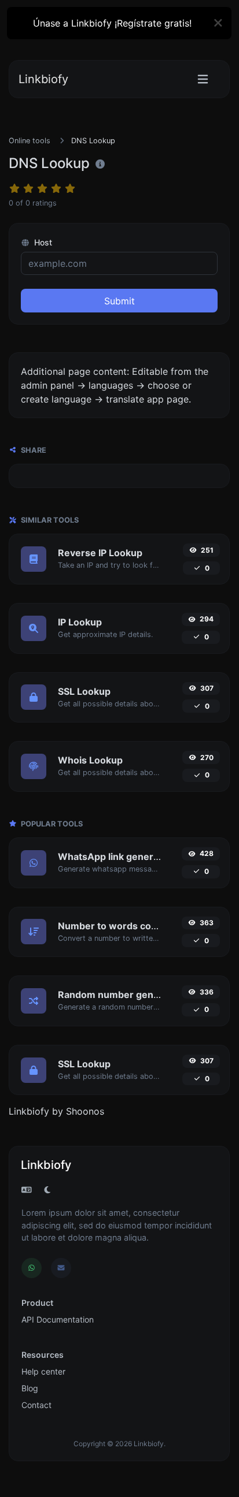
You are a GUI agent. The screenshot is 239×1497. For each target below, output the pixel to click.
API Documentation (57, 1319)
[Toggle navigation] (203, 79)
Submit (119, 301)
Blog (29, 1388)
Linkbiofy (43, 79)
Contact (36, 1405)
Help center (43, 1371)
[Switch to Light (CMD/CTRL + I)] (47, 1189)
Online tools (29, 140)
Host (42, 242)
